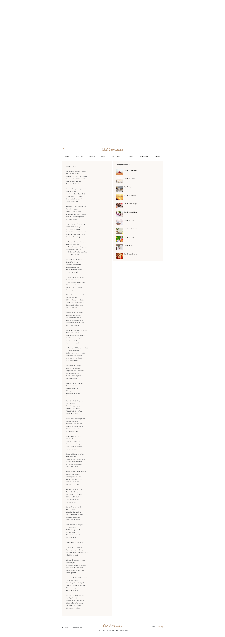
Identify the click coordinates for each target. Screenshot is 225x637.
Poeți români (116, 156)
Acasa (67, 156)
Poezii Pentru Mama (130, 212)
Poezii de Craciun (130, 178)
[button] (161, 149)
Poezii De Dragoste (130, 170)
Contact (157, 156)
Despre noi (79, 156)
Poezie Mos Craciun (130, 254)
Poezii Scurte (128, 245)
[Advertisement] (52, 12)
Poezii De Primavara (130, 229)
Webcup (160, 627)
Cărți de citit (143, 156)
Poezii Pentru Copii (130, 203)
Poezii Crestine (129, 187)
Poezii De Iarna (129, 220)
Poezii (103, 156)
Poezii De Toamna (130, 195)
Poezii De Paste (129, 237)
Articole (92, 156)
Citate (131, 156)
